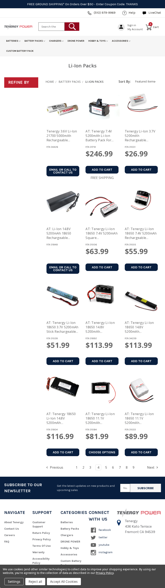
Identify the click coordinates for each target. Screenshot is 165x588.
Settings (14, 581)
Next (151, 467)
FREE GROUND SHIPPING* (45, 4)
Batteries (12, 40)
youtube (103, 545)
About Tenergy (14, 522)
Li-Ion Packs (94, 82)
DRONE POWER (76, 40)
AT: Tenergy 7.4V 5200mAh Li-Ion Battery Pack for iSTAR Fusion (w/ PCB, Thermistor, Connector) (99, 136)
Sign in (131, 25)
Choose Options (102, 452)
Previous (56, 467)
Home (49, 82)
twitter (102, 537)
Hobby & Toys (97, 40)
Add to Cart (102, 170)
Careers (9, 535)
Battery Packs (34, 40)
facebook (104, 530)
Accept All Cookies (64, 581)
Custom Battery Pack (20, 51)
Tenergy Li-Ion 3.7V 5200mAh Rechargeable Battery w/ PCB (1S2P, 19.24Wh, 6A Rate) (140, 136)
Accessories (120, 40)
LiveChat (154, 12)
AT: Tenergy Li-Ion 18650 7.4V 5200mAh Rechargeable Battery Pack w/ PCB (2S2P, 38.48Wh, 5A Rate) (141, 234)
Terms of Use (41, 546)
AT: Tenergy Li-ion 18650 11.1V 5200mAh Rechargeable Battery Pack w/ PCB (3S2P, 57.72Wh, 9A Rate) (102, 419)
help (132, 12)
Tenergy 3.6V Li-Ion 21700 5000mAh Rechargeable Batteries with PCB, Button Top (61, 136)
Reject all (35, 581)
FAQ (6, 541)
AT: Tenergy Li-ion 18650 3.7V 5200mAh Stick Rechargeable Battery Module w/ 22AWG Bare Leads (62, 327)
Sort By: (125, 81)
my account (135, 29)
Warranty (38, 552)
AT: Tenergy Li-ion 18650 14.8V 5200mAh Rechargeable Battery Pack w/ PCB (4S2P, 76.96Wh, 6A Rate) (102, 327)
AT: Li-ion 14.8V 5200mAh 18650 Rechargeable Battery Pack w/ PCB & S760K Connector (62, 234)
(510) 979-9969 (105, 12)
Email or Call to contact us (62, 171)
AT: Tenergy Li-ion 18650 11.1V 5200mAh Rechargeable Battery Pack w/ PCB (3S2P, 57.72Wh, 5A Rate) (141, 419)
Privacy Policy (41, 539)
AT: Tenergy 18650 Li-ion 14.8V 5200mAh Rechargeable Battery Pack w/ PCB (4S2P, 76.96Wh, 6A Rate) (62, 419)
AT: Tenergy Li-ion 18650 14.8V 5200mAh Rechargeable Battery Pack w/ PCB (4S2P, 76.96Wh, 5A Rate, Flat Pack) (141, 327)
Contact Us (11, 528)
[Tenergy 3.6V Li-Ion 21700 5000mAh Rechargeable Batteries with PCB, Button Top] (62, 109)
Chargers (55, 40)
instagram (105, 552)
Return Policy (41, 533)
